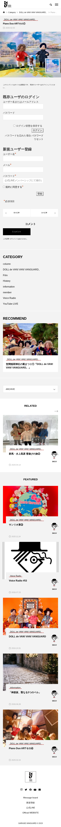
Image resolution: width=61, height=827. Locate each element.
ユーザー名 (9, 153)
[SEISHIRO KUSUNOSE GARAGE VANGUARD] (8, 4)
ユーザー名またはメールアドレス (20, 102)
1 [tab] (28, 352)
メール (7, 164)
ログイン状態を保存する (29, 126)
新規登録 (30, 803)
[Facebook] (30, 789)
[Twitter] (26, 789)
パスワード (9, 113)
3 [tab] (33, 352)
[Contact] (39, 789)
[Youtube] (35, 789)
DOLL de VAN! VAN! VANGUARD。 (22, 269)
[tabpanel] (30, 347)
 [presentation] (56, 411)
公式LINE (30, 808)
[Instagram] (21, 789)
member (7, 292)
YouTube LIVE (10, 304)
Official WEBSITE (31, 813)
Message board (30, 798)
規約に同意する (13, 187)
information (9, 286)
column (7, 264)
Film (5, 275)
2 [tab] (31, 352)
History (6, 281)
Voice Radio (9, 298)
